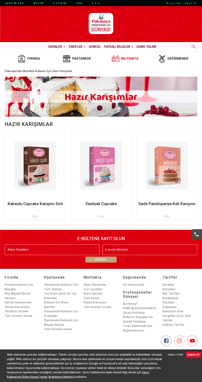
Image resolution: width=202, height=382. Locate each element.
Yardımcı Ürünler (17, 311)
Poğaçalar (170, 307)
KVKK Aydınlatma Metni (139, 308)
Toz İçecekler (93, 289)
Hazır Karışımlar (95, 284)
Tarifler (75, 47)
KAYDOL (101, 259)
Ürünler (55, 47)
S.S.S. (96, 3)
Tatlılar (168, 320)
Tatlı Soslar (92, 298)
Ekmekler (169, 289)
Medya (38, 3)
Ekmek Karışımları (17, 307)
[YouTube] (192, 341)
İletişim (60, 3)
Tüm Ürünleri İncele (19, 315)
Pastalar (169, 302)
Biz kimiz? (130, 303)
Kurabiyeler (171, 298)
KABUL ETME (175, 354)
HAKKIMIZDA (14, 3)
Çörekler (169, 284)
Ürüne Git (35, 165)
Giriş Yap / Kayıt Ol (181, 3)
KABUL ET (193, 354)
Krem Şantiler (93, 293)
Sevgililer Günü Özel (177, 315)
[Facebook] (166, 341)
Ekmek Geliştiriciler (18, 302)
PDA (79, 3)
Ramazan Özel (173, 311)
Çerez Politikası (134, 312)
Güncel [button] (95, 47)
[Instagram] (179, 341)
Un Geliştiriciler (134, 284)
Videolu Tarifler (174, 324)
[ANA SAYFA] (101, 24)
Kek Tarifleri (171, 293)
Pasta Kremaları (95, 302)
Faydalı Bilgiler (117, 47)
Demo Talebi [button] (146, 47)
